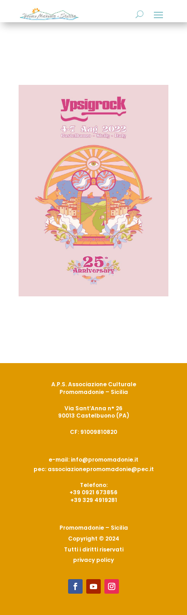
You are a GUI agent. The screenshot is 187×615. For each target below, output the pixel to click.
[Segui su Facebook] (75, 586)
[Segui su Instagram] (111, 586)
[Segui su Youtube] (93, 586)
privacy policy (93, 560)
